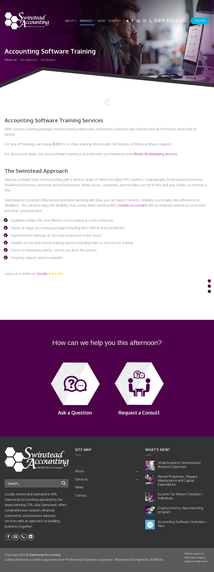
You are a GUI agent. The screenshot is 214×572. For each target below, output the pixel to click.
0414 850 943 (169, 20)
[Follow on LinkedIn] (30, 536)
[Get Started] (209, 291)
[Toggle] (137, 471)
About (69, 20)
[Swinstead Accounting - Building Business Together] (27, 21)
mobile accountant (133, 205)
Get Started (48, 59)
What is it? (11, 59)
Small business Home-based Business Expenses (179, 465)
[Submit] (64, 483)
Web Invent (202, 561)
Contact (114, 20)
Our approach (29, 59)
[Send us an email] (15, 536)
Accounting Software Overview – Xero (182, 524)
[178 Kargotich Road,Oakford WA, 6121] (132, 21)
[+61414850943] (151, 21)
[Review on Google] (127, 21)
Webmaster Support (194, 557)
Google (42, 273)
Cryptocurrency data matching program (180, 510)
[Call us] (23, 536)
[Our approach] (209, 286)
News (101, 20)
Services (86, 20)
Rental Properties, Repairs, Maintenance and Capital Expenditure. (178, 481)
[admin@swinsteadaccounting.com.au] (139, 21)
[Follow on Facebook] (8, 536)
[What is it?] (209, 280)
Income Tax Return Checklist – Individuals (181, 496)
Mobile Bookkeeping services (155, 154)
